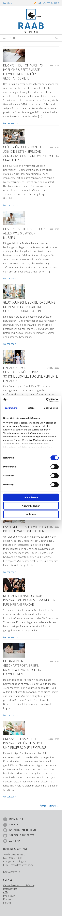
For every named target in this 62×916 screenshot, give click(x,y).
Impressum (9, 895)
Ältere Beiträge (49, 805)
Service (13, 824)
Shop (13, 38)
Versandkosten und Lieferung (19, 885)
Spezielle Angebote (21, 835)
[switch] (54, 466)
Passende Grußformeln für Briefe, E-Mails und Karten (25, 529)
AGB (5, 892)
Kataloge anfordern (22, 830)
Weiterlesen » (10, 123)
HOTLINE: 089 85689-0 (48, 3)
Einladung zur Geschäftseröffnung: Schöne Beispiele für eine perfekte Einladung (30, 374)
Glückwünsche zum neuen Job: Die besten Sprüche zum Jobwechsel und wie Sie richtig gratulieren (31, 153)
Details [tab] (31, 408)
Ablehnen (31, 514)
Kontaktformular (12, 872)
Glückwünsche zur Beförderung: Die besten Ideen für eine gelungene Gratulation (29, 306)
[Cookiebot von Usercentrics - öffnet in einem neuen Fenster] (46, 400)
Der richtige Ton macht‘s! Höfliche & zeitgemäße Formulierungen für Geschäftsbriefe (23, 72)
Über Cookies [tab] (51, 408)
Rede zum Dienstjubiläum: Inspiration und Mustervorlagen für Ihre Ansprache (29, 600)
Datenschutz (10, 888)
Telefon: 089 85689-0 (14, 854)
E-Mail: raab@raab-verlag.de (18, 865)
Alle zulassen (31, 497)
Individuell (16, 819)
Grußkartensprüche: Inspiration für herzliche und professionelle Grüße (25, 743)
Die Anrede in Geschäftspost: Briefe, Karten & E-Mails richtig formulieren (22, 667)
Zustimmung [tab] (11, 408)
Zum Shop (7, 3)
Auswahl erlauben (31, 505)
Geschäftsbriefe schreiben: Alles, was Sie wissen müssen (25, 233)
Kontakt (7, 899)
